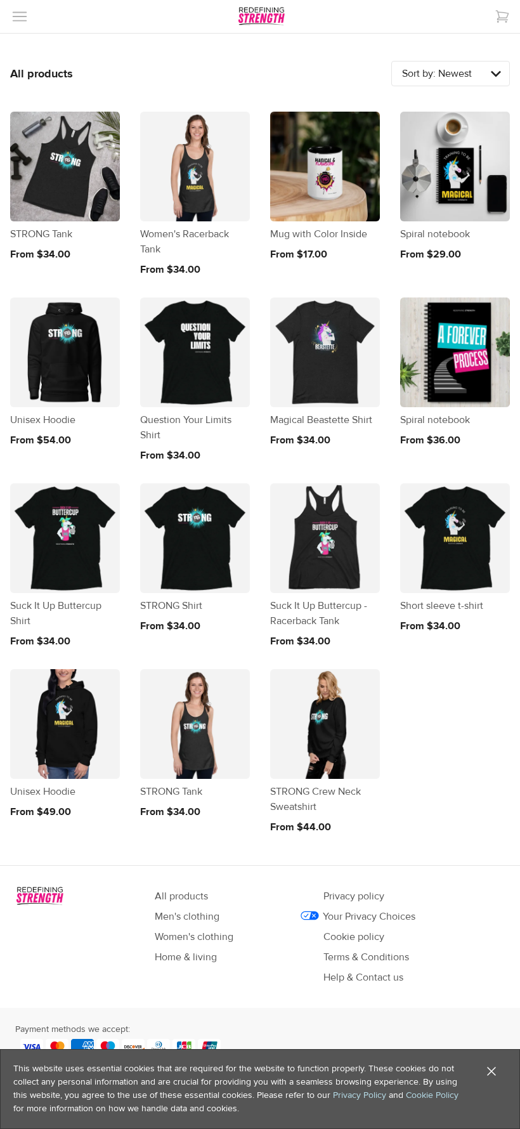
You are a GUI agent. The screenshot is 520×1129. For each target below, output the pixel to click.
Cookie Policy (432, 1095)
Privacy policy (353, 896)
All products (181, 896)
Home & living (186, 957)
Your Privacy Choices (369, 916)
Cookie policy (353, 936)
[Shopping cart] (502, 16)
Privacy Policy (359, 1095)
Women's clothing (194, 936)
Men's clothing (187, 916)
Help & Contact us (363, 977)
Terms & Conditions (366, 957)
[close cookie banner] (491, 1071)
